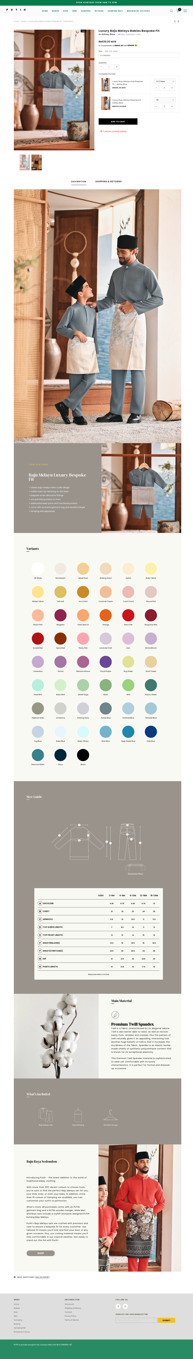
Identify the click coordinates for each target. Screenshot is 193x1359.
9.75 (143, 903)
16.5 (154, 943)
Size (108, 51)
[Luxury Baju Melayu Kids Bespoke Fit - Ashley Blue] (105, 84)
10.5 (133, 919)
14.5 (111, 943)
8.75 (122, 903)
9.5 (111, 919)
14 (133, 935)
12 (154, 927)
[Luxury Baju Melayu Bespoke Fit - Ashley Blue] (105, 103)
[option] (54, 90)
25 (154, 911)
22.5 (111, 951)
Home (16, 21)
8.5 (122, 927)
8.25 (112, 903)
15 (143, 935)
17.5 (143, 967)
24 (143, 911)
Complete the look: (107, 74)
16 (154, 935)
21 (112, 911)
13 (122, 935)
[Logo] (16, 9)
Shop (24, 21)
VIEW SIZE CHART (111, 51)
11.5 (154, 919)
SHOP (40, 1253)
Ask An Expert (42, 1277)
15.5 (133, 943)
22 (122, 911)
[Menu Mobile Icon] (185, 11)
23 (133, 911)
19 (154, 967)
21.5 (122, 959)
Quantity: (103, 63)
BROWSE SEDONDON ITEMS (129, 34)
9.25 (133, 903)
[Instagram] (125, 1306)
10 (154, 903)
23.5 (133, 951)
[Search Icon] (171, 10)
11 (143, 919)
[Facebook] (118, 1306)
